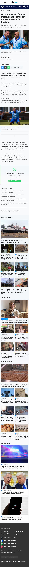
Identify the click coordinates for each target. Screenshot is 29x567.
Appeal (16, 534)
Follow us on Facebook (10, 540)
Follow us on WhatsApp (10, 543)
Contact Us (3, 552)
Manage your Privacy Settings (9, 557)
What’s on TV (5, 534)
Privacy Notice (19, 550)
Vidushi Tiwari (5, 57)
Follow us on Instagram (10, 546)
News (3, 10)
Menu (5, 2)
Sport (8, 10)
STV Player (4, 531)
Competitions (18, 531)
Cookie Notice (11, 552)
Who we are (4, 550)
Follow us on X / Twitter (10, 537)
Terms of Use (11, 550)
